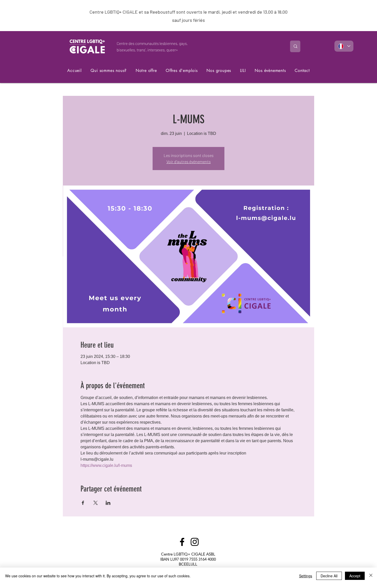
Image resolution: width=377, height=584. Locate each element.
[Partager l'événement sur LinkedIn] (108, 503)
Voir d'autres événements (188, 161)
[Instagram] (194, 541)
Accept (354, 575)
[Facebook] (182, 541)
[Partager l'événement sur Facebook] (83, 503)
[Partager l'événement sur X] (95, 503)
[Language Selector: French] (343, 46)
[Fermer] (371, 576)
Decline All (329, 575)
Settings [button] (305, 575)
